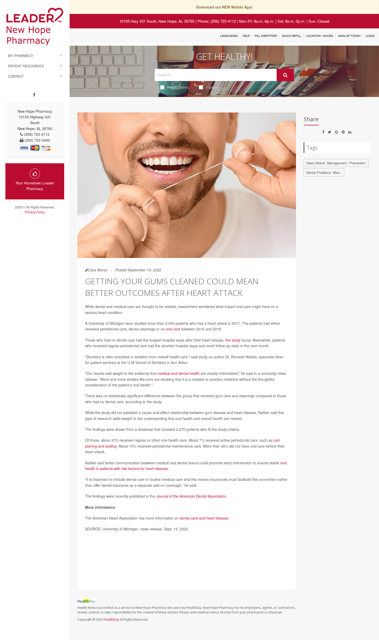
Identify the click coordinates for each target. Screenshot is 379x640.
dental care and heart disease (204, 518)
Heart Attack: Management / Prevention (336, 162)
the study (232, 340)
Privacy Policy (35, 212)
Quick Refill (291, 36)
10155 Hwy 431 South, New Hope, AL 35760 (156, 21)
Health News (178, 87)
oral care (173, 328)
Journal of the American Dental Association (191, 496)
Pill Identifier (266, 36)
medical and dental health (179, 373)
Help (246, 36)
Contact (16, 76)
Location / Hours (319, 36)
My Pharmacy (20, 55)
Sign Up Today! (349, 36)
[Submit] (285, 75)
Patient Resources (26, 65)
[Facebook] (34, 94)
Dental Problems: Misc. (323, 172)
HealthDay (111, 619)
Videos (212, 87)
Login (370, 36)
